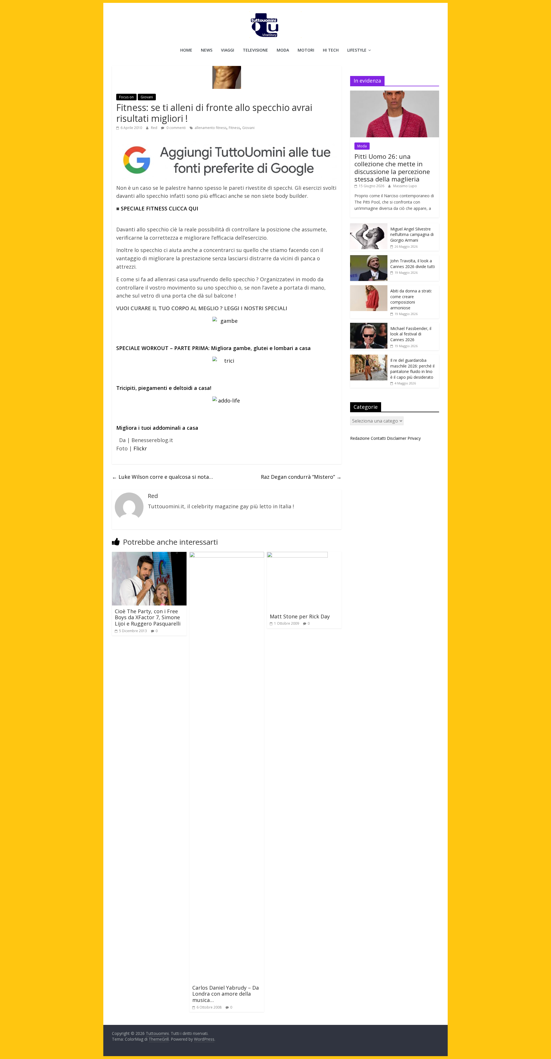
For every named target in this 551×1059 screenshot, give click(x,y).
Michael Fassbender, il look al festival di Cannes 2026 (410, 334)
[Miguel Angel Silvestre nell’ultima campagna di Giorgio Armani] (368, 226)
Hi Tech (331, 50)
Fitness (234, 127)
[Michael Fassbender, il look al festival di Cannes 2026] (368, 326)
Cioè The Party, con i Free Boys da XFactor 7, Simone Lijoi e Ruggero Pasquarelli (148, 617)
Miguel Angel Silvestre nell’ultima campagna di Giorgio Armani (412, 234)
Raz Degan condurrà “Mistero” (301, 476)
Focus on (126, 97)
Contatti (378, 438)
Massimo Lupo (405, 185)
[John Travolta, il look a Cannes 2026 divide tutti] (368, 258)
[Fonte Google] (226, 160)
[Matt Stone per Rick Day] (297, 555)
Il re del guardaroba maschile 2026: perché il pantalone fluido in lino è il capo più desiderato (412, 368)
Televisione (255, 50)
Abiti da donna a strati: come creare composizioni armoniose (411, 299)
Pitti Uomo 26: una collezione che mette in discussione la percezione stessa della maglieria (392, 167)
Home (186, 50)
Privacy (414, 438)
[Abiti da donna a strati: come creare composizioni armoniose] (368, 288)
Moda (283, 50)
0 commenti (176, 127)
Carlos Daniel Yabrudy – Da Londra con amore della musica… (225, 993)
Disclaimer (396, 438)
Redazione (360, 438)
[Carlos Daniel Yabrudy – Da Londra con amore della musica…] (226, 555)
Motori (306, 50)
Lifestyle (356, 50)
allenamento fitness (210, 127)
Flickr (140, 448)
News (206, 50)
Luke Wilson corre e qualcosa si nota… (162, 476)
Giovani (147, 97)
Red (154, 127)
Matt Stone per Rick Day (300, 616)
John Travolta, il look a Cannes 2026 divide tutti (412, 263)
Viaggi (227, 50)
